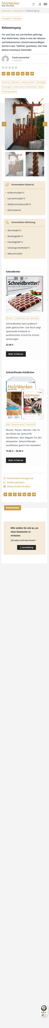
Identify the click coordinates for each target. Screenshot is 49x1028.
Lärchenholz (31, 87)
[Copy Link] (3, 73)
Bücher (9, 318)
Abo (8, 424)
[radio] (3, 68)
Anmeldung (27, 547)
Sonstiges (17, 18)
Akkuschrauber (28, 82)
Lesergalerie (18, 10)
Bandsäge (41, 82)
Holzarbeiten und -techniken (26, 318)
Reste (41, 87)
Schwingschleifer (9, 91)
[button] (45, 124)
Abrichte (5, 82)
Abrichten (16, 82)
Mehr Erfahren (15, 354)
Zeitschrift (31, 424)
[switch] (44, 1015)
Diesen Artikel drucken (18, 486)
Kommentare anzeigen (20, 478)
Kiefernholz (19, 87)
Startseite (6, 10)
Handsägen (7, 87)
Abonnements (18, 424)
